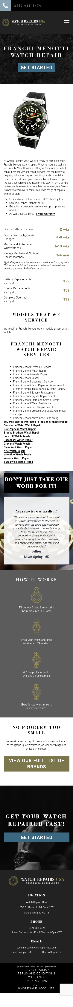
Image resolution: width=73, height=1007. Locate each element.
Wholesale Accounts (36, 978)
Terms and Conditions (36, 963)
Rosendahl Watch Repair (18, 440)
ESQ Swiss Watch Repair (18, 462)
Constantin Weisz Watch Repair (22, 425)
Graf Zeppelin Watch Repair (20, 429)
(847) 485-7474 (36, 917)
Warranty (36, 966)
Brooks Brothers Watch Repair (22, 432)
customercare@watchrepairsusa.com (37, 937)
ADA (37, 974)
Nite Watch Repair (14, 451)
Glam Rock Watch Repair (18, 447)
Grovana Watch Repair (17, 444)
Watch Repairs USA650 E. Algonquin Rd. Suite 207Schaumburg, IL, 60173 (37, 897)
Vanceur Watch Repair (17, 458)
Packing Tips (36, 970)
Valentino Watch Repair (17, 454)
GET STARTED (36, 67)
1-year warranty (45, 214)
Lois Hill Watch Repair (17, 436)
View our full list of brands (36, 753)
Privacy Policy (36, 959)
